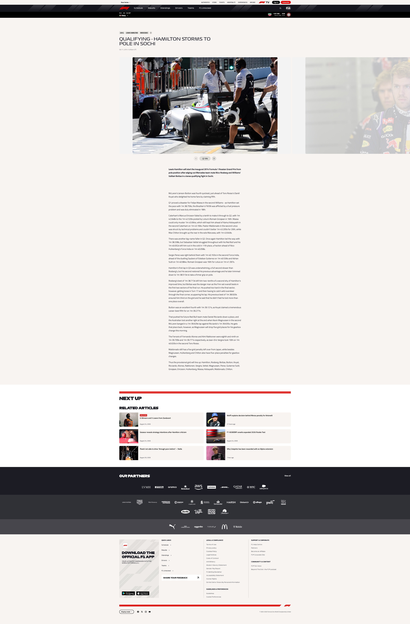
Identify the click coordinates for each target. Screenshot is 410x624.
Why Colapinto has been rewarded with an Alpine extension (250, 449)
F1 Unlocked (205, 8)
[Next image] (214, 158)
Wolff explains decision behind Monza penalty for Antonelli (249, 415)
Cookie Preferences (213, 597)
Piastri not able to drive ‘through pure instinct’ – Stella (161, 449)
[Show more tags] (151, 33)
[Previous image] (196, 158)
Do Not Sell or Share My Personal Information (223, 582)
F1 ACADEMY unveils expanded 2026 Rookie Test (246, 432)
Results (151, 8)
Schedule (138, 8)
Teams (191, 8)
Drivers (178, 8)
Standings (165, 8)
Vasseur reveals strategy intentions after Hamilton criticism (163, 432)
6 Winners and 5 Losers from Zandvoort (155, 418)
